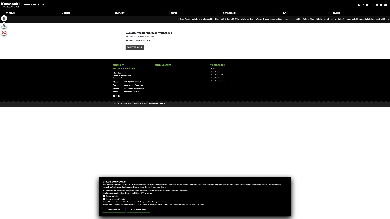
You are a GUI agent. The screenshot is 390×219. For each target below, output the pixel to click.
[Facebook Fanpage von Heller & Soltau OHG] (359, 5)
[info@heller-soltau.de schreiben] (381, 5)
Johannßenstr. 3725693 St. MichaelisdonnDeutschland (122, 75)
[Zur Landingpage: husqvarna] (4, 25)
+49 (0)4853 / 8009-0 (132, 82)
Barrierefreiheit (144, 103)
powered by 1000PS (157, 103)
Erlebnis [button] (336, 13)
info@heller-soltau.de (131, 92)
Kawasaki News (215, 72)
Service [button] (174, 13)
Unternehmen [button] (229, 13)
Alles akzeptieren (138, 210)
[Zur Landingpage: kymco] (4, 32)
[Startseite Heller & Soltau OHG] (10, 5)
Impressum (120, 103)
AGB (114, 103)
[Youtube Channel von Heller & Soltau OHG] (367, 5)
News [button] (284, 13)
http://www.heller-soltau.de (134, 88)
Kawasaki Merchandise (218, 81)
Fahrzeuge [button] (10, 13)
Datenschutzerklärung (158, 187)
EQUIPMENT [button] (119, 13)
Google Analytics (112, 196)
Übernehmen (114, 210)
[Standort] (385, 5)
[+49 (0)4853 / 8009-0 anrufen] (377, 5)
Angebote (66, 13)
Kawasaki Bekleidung (217, 78)
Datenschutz (128, 103)
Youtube (213, 69)
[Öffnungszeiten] (373, 5)
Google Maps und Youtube (115, 199)
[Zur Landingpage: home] (4, 18)
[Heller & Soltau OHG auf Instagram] (363, 5)
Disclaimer (136, 103)
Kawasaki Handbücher (217, 75)
